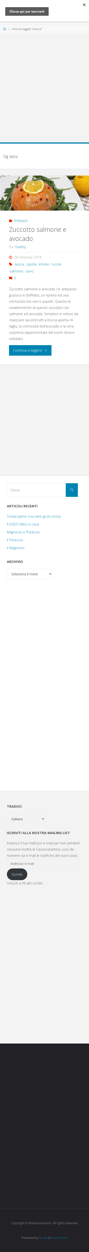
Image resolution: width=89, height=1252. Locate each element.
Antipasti (21, 220)
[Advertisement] (44, 85)
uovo (29, 271)
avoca (19, 264)
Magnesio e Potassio (23, 532)
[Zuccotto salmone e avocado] (44, 193)
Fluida (42, 1238)
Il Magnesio (15, 547)
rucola (56, 264)
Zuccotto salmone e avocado (37, 234)
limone (43, 264)
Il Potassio (15, 540)
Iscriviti (17, 874)
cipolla (31, 264)
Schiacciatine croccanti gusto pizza (34, 516)
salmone (16, 271)
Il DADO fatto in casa (23, 524)
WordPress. (59, 1238)
